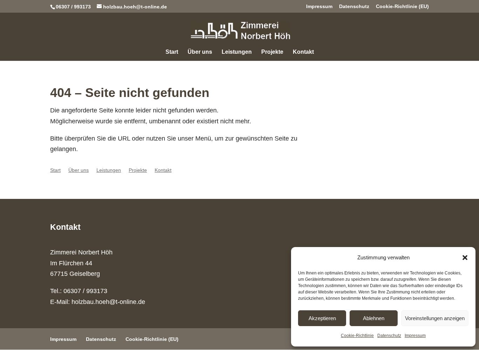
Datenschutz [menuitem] (354, 6)
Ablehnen (373, 318)
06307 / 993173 (73, 6)
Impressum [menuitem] (319, 6)
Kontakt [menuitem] (303, 52)
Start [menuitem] (172, 52)
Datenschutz (389, 335)
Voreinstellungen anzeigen (435, 318)
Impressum (415, 335)
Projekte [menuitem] (272, 52)
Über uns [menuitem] (200, 52)
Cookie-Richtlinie (357, 335)
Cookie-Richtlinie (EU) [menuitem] (402, 6)
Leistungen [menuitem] (237, 52)
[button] (464, 257)
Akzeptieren (322, 318)
